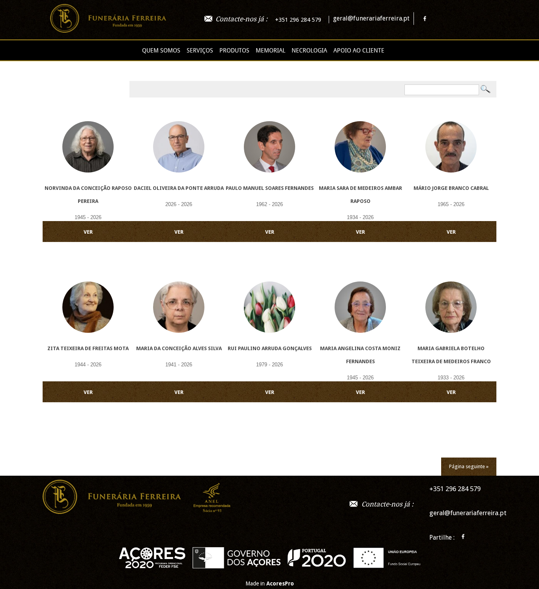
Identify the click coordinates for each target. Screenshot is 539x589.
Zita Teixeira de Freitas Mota (88, 348)
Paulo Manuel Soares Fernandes (270, 188)
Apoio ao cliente (358, 50)
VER (88, 232)
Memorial (270, 50)
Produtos (234, 50)
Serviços (200, 50)
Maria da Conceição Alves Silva (179, 348)
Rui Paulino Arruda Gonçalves (270, 348)
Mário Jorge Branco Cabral (451, 188)
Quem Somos (161, 50)
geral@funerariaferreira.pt (371, 18)
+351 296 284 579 (298, 19)
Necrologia (309, 50)
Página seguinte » (468, 466)
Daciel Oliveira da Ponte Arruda (179, 188)
